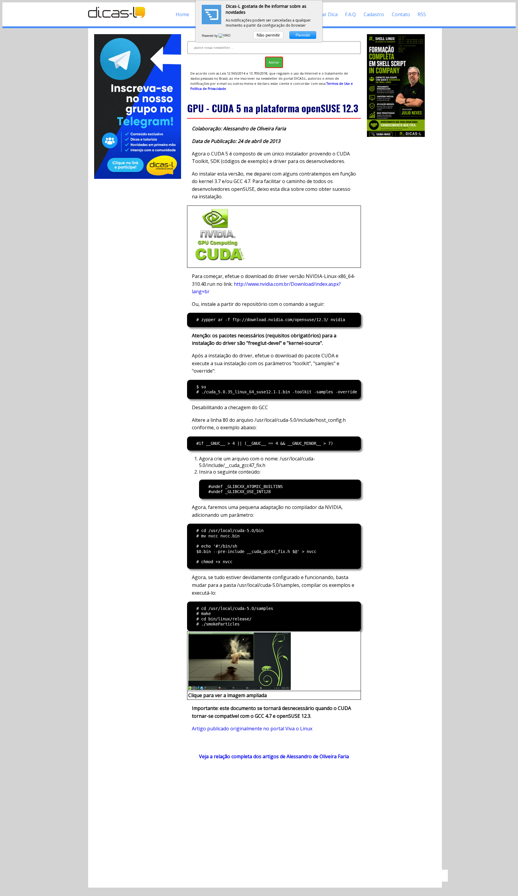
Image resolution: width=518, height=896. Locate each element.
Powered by (210, 36)
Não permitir (268, 35)
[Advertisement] (274, 817)
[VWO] (225, 36)
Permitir (303, 35)
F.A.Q (350, 14)
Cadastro (374, 14)
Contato (401, 14)
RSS (422, 14)
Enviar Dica (325, 14)
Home (182, 14)
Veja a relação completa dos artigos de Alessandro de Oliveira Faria (274, 756)
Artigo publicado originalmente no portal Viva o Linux (252, 728)
